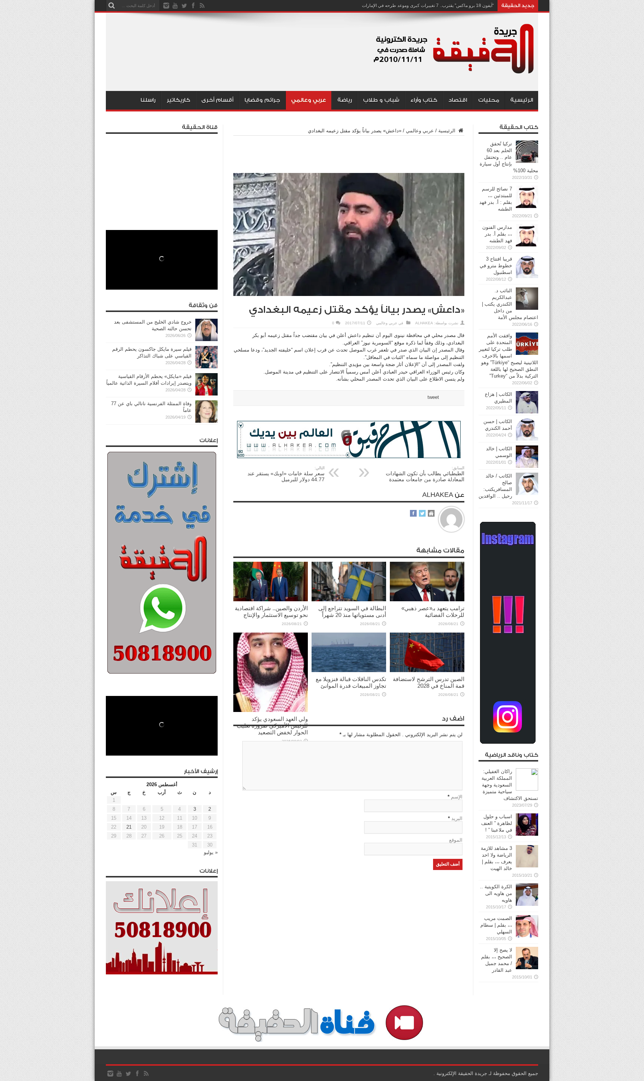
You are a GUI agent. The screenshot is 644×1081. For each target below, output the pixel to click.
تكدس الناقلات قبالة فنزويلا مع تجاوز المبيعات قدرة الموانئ (351, 682)
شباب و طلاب (381, 100)
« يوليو (211, 852)
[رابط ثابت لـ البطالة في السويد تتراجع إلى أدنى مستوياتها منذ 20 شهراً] (349, 599)
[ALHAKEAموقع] (431, 514)
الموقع (456, 840)
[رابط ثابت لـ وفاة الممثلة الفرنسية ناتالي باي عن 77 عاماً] (206, 421)
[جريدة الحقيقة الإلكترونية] (454, 72)
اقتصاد (457, 100)
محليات (488, 100)
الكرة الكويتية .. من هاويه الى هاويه (496, 893)
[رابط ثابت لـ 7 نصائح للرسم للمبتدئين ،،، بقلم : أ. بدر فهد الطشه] (527, 206)
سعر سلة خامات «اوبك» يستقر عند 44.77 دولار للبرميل (286, 474)
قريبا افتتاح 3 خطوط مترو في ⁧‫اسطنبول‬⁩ (496, 265)
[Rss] (202, 5)
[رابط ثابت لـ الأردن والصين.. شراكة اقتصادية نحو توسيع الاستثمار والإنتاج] (270, 599)
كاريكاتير (178, 100)
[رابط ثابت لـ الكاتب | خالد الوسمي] (527, 466)
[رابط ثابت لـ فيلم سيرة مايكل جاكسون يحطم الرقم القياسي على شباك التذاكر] (206, 366)
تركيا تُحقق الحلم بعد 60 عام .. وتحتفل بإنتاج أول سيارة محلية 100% (509, 157)
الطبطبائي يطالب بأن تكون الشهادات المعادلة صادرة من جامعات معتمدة (425, 474)
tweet (433, 397)
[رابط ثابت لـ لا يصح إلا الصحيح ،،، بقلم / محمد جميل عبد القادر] (527, 967)
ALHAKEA (424, 323)
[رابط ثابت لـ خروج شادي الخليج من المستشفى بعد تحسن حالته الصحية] (206, 339)
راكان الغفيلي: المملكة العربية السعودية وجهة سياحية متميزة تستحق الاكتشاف (510, 785)
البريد (457, 818)
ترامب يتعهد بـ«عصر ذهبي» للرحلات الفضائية (432, 611)
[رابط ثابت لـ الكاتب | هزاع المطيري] (527, 412)
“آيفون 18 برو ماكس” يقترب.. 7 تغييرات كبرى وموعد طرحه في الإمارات (428, 5)
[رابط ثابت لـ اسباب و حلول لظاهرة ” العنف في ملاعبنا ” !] (527, 834)
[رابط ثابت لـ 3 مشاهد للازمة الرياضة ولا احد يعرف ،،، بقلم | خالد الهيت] (527, 866)
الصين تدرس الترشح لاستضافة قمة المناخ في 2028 (428, 682)
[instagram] (166, 5)
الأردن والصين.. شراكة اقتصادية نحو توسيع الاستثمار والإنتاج (271, 611)
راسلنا (148, 100)
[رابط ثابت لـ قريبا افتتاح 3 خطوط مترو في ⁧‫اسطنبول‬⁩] (527, 276)
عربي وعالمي (308, 100)
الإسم (457, 797)
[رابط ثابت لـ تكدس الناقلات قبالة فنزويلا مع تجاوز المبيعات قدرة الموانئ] (349, 670)
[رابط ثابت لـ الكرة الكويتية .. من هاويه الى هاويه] (527, 904)
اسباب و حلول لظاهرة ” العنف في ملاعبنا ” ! (496, 823)
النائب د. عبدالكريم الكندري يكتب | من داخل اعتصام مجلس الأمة (510, 304)
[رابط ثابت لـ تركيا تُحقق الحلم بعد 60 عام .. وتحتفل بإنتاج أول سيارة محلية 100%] (527, 161)
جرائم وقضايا (262, 100)
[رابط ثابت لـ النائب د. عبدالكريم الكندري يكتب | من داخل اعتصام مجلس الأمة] (527, 308)
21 (129, 827)
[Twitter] (184, 5)
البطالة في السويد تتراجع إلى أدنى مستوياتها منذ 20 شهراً (352, 611)
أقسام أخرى (217, 100)
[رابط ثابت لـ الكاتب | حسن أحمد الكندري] (527, 439)
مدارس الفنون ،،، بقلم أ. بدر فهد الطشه (497, 233)
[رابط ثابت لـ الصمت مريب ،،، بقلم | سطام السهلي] (527, 936)
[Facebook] (193, 5)
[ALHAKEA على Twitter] (422, 514)
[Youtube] (175, 5)
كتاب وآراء (423, 100)
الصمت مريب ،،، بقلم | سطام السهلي (496, 925)
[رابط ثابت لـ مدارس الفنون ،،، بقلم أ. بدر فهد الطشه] (527, 245)
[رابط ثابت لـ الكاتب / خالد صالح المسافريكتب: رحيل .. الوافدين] (527, 493)
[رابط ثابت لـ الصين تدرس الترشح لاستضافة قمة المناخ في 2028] (427, 670)
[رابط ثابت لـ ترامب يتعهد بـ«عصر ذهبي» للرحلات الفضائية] (427, 599)
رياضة (344, 100)
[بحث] (111, 5)
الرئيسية (521, 100)
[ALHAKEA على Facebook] (413, 514)
